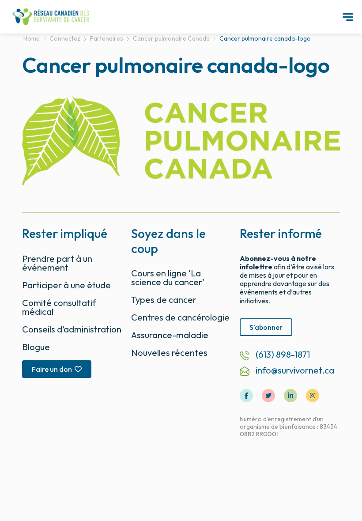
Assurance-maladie (169, 334)
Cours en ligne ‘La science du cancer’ (167, 277)
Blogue (36, 346)
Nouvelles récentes (169, 352)
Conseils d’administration (71, 329)
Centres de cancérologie (180, 317)
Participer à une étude (66, 285)
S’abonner (266, 327)
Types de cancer (163, 299)
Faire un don (52, 369)
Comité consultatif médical (59, 307)
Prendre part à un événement (57, 263)
